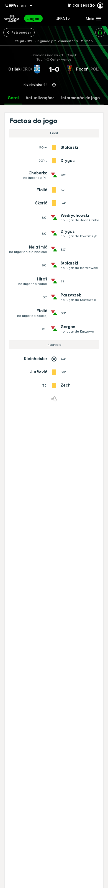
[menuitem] (37, 18)
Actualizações (40, 98)
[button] (92, 18)
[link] (33, 18)
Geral (13, 98)
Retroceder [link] (21, 32)
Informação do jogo (80, 98)
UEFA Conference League (11, 18)
